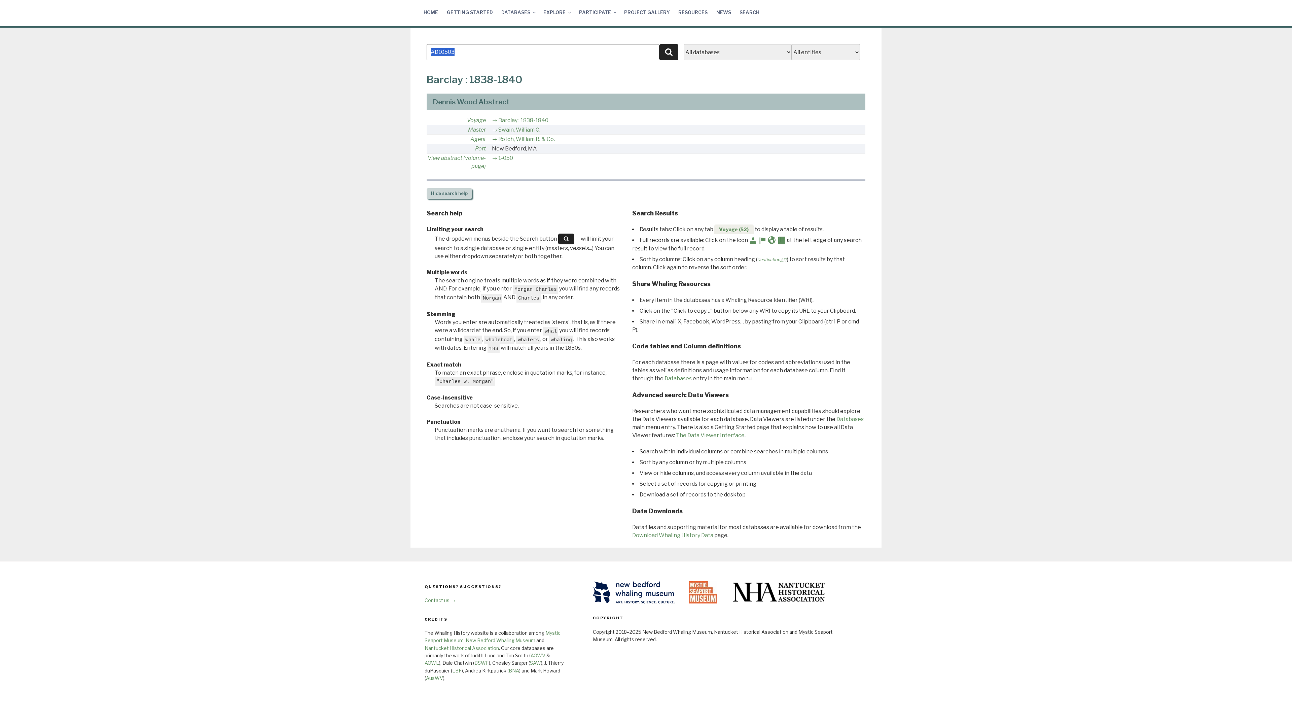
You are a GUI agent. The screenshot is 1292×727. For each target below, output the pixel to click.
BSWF (481, 663)
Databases (515, 12)
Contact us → (440, 600)
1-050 (505, 158)
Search (749, 12)
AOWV (538, 655)
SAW (535, 663)
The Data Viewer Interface (710, 435)
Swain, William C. (519, 130)
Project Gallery (647, 12)
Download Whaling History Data (672, 535)
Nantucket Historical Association (462, 648)
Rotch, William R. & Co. (526, 139)
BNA (514, 670)
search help (449, 193)
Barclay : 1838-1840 (523, 120)
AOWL (432, 663)
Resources (693, 12)
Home (431, 12)
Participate (595, 12)
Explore (554, 12)
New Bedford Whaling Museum (500, 640)
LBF (457, 670)
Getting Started (470, 12)
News (723, 12)
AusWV (434, 678)
